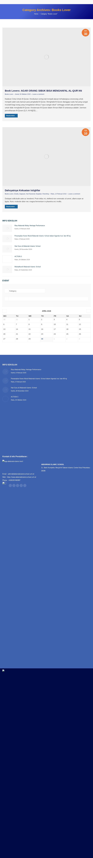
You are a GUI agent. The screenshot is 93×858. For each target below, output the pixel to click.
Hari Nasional (30, 194)
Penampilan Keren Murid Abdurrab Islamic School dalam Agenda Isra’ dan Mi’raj (42, 236)
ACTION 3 (18, 256)
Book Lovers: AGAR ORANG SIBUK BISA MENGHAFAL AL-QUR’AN (43, 90)
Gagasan (22, 194)
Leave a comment (38, 94)
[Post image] (7, 228)
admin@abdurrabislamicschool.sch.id (21, 474)
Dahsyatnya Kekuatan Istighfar (22, 190)
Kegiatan (39, 194)
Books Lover (9, 94)
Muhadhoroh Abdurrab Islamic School (28, 267)
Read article (10, 115)
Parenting (46, 194)
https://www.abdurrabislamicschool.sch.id (21, 477)
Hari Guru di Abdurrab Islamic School (27, 246)
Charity (16, 194)
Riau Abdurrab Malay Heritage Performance (30, 225)
